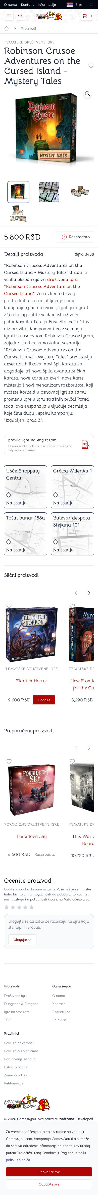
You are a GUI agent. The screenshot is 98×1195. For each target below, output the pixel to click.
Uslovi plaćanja (16, 1067)
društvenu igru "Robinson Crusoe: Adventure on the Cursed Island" (42, 286)
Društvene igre (15, 995)
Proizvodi (28, 28)
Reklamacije (13, 1083)
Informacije (47, 4)
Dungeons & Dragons (21, 1003)
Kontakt (27, 4)
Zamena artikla (16, 1075)
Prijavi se (59, 1020)
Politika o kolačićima (21, 1051)
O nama (10, 4)
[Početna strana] (6, 28)
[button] (87, 93)
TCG (7, 1020)
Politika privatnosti (19, 1043)
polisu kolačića (18, 1160)
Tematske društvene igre (29, 42)
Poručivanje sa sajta (20, 1059)
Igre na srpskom (16, 1012)
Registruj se (61, 1012)
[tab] (18, 192)
